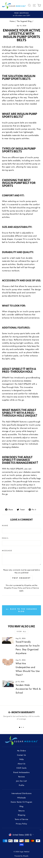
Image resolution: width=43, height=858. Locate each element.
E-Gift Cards (21, 768)
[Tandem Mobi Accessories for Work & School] (8, 683)
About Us (21, 763)
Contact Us (21, 755)
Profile (21, 785)
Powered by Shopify (21, 856)
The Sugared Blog (24, 21)
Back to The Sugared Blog (23, 610)
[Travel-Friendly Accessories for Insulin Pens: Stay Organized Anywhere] (8, 640)
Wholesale (21, 797)
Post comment (21, 578)
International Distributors (21, 793)
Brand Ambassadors (21, 772)
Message (7, 550)
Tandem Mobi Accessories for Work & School (28, 688)
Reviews (21, 776)
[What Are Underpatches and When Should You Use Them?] (8, 662)
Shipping (21, 815)
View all (21, 631)
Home (12, 21)
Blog (21, 806)
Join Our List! (21, 781)
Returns (22, 810)
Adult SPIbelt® (24, 383)
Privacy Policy (17, 588)
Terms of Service (32, 588)
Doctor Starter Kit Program (21, 802)
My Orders (21, 750)
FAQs (21, 759)
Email (5, 538)
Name (5, 525)
